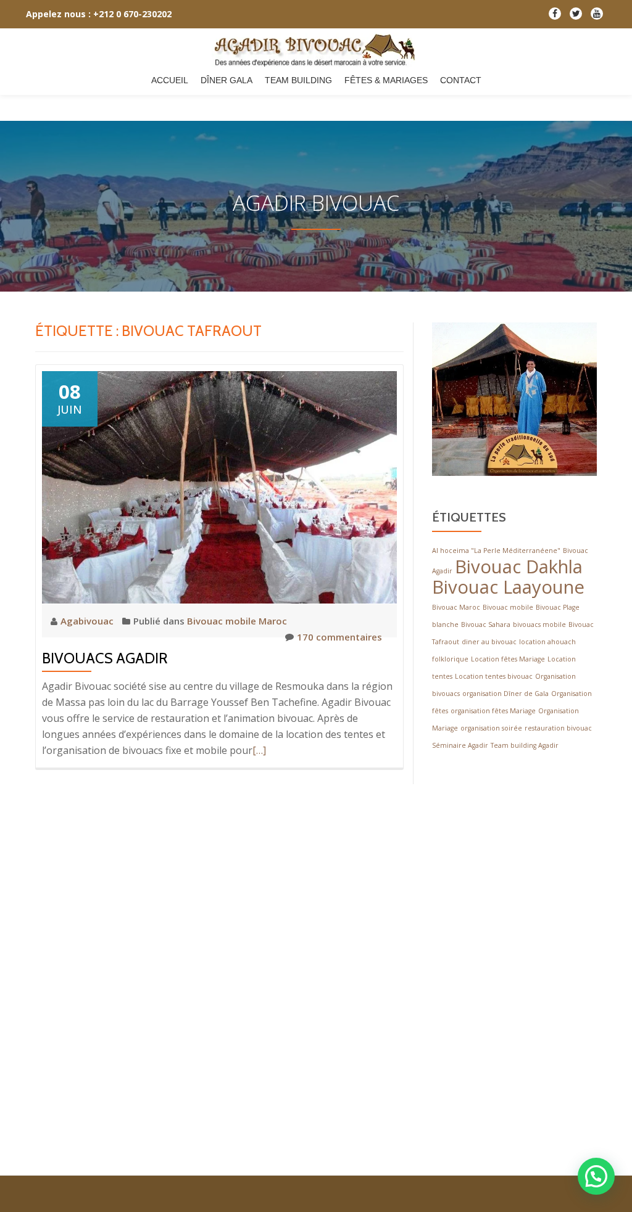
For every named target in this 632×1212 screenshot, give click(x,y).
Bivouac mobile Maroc (237, 621)
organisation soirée (491, 728)
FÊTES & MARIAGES (386, 80)
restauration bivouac (558, 728)
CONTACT (460, 80)
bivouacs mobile (539, 624)
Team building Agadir (525, 745)
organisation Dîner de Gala (505, 693)
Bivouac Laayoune (508, 587)
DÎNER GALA (226, 80)
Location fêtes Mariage (508, 659)
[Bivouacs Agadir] (219, 486)
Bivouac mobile (508, 607)
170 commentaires (339, 637)
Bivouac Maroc (456, 607)
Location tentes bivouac (494, 676)
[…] (259, 750)
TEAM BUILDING (298, 80)
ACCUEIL (169, 80)
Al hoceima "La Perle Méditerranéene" (496, 550)
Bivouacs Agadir (105, 658)
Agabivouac (88, 621)
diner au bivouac (489, 641)
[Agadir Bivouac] (316, 50)
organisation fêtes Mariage (493, 710)
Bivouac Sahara (485, 624)
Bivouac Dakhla (519, 566)
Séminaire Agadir (460, 745)
